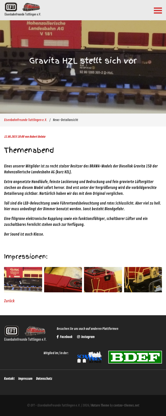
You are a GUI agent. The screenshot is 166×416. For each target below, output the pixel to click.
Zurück (9, 301)
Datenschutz (44, 379)
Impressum (25, 379)
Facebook (66, 337)
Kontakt (9, 379)
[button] (158, 10)
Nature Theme (100, 405)
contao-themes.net (126, 405)
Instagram (88, 337)
